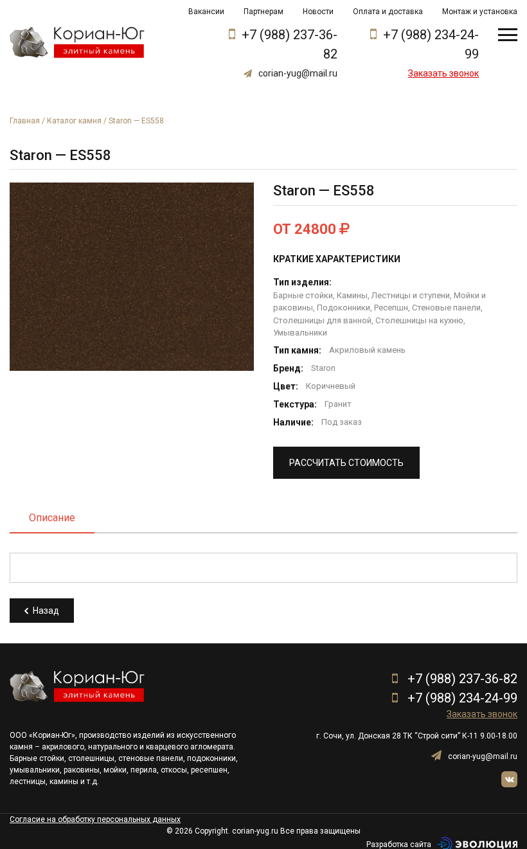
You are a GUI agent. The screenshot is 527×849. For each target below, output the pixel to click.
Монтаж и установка (479, 11)
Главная (25, 120)
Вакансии (206, 11)
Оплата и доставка (388, 11)
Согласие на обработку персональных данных (95, 819)
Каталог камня (74, 120)
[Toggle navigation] (507, 34)
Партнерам (263, 11)
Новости (318, 11)
